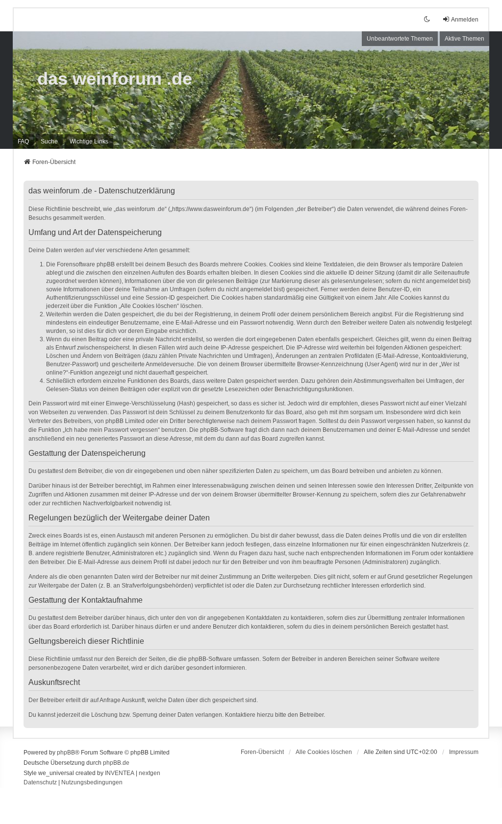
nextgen (149, 773)
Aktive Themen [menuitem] (464, 38)
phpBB (66, 752)
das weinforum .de (114, 79)
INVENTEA (119, 773)
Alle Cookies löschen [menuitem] (324, 752)
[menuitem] (89, 141)
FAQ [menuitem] (23, 141)
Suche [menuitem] (49, 141)
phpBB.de (116, 762)
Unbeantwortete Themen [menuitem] (400, 38)
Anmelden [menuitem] (464, 19)
